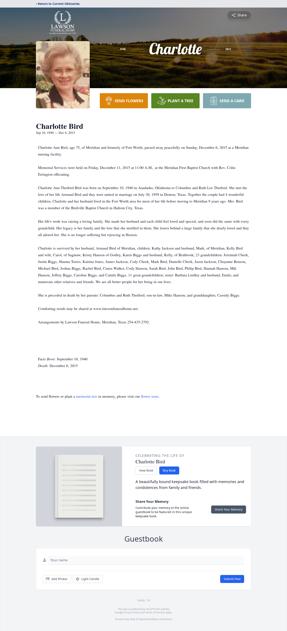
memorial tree (86, 396)
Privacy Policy (132, 612)
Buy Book (169, 470)
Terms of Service (155, 612)
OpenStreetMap (148, 619)
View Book (146, 470)
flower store (150, 396)
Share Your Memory (228, 509)
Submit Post (232, 579)
